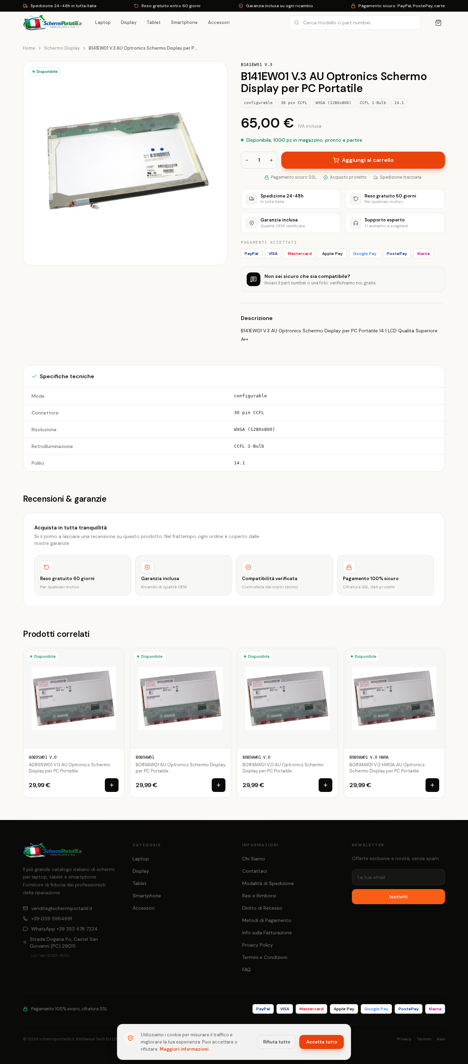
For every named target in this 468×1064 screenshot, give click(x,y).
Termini (424, 1039)
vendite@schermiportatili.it (62, 908)
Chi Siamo (253, 859)
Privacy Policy (257, 945)
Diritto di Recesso (262, 908)
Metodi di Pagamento (266, 920)
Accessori (219, 22)
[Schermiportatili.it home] (52, 850)
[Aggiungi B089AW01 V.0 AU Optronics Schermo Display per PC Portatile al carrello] (325, 785)
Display (128, 22)
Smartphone (184, 22)
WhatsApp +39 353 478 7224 (64, 929)
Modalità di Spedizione (268, 883)
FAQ (246, 969)
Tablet (154, 22)
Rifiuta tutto (276, 1042)
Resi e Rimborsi (259, 896)
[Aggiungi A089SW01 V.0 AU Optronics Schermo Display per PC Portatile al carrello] (112, 785)
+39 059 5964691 (51, 918)
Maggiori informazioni (184, 1049)
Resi (441, 1039)
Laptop (103, 22)
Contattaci (254, 871)
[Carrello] (438, 22)
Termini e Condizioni (264, 957)
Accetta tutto (321, 1042)
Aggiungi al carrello (368, 160)
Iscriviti (398, 897)
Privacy (404, 1039)
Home (29, 48)
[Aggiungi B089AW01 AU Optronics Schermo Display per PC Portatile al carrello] (218, 785)
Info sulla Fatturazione (267, 933)
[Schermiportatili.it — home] (52, 22)
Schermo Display (62, 48)
